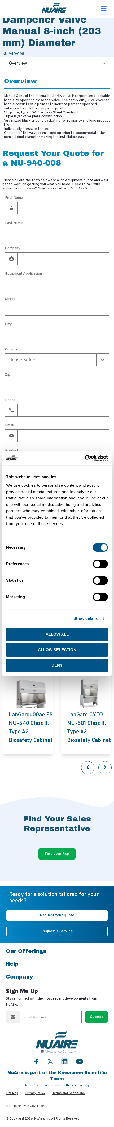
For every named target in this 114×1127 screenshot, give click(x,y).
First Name (14, 198)
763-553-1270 (75, 188)
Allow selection (57, 649)
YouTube (80, 1061)
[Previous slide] (87, 767)
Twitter (50, 1060)
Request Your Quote (57, 915)
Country (11, 350)
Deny (57, 665)
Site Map (12, 1093)
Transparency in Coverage (25, 1106)
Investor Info (51, 1085)
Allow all (57, 634)
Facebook (36, 1061)
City (8, 324)
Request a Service (57, 931)
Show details (85, 618)
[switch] (100, 564)
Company (12, 248)
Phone (10, 400)
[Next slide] (105, 767)
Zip (7, 375)
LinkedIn (64, 1061)
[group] (27, 711)
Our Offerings (26, 951)
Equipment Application (23, 274)
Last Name (14, 223)
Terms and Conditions (68, 1093)
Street (10, 299)
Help (12, 964)
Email (9, 425)
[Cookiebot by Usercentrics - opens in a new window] (85, 458)
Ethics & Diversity (76, 1085)
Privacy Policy (35, 1093)
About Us (31, 1085)
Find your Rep (57, 854)
